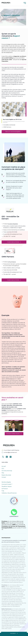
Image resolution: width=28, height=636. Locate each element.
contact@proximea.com (10, 452)
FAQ (3, 472)
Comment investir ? (7, 484)
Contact (4, 477)
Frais (3, 490)
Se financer (5, 488)
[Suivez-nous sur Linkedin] (6, 456)
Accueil (4, 466)
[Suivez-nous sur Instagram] (10, 456)
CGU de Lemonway (7, 470)
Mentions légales (6, 482)
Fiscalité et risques (6, 486)
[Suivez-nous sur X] (3, 456)
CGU (3, 468)
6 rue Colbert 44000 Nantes (11, 450)
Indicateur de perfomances (9, 493)
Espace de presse (6, 475)
